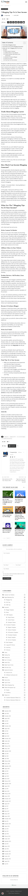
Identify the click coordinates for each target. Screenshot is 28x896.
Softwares (8, 649)
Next (8, 538)
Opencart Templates (12, 629)
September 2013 (7, 841)
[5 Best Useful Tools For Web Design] (8, 510)
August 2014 (6, 826)
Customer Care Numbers (9, 594)
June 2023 (6, 723)
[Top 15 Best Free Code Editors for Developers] (20, 494)
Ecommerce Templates (10, 624)
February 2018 (7, 793)
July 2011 (6, 863)
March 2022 (6, 736)
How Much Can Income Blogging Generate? (13, 46)
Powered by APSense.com (14, 879)
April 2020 (6, 758)
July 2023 (6, 721)
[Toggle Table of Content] (23, 43)
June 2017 (6, 806)
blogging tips (6, 436)
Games (5, 652)
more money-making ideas (10, 215)
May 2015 (6, 821)
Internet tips (7, 662)
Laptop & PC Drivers (10, 645)
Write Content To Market (10, 51)
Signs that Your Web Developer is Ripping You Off (20, 480)
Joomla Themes (11, 619)
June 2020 (6, 753)
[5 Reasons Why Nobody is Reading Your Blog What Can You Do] (20, 510)
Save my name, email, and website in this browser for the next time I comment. (13, 574)
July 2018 (6, 788)
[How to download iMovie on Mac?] (8, 525)
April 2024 (6, 713)
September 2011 (7, 858)
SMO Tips (8, 604)
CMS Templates (9, 614)
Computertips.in (17, 893)
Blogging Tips (9, 599)
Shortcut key (7, 680)
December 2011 (7, 851)
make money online (15, 116)
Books (7, 612)
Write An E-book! (8, 58)
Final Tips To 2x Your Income (11, 60)
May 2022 (6, 733)
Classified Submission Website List (13, 697)
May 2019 (6, 773)
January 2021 (7, 748)
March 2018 (6, 791)
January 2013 (7, 846)
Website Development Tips (9, 687)
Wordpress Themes (12, 622)
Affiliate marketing (5, 250)
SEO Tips (8, 602)
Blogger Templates (10, 609)
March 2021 (6, 743)
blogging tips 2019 (13, 436)
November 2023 (7, 716)
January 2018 (7, 796)
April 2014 (6, 833)
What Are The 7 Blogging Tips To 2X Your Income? (12, 49)
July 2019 (6, 771)
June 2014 (6, 828)
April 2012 (6, 848)
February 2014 (7, 836)
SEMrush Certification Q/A (11, 675)
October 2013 (7, 838)
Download (6, 607)
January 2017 (7, 813)
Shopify (7, 690)
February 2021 (7, 746)
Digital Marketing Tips (9, 597)
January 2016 (7, 816)
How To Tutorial (7, 497)
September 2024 (7, 711)
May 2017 (6, 808)
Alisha (2, 414)
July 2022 (6, 731)
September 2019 (7, 766)
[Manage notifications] (2, 893)
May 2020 (6, 756)
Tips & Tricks (18, 512)
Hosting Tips (7, 657)
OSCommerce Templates (13, 632)
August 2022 (6, 728)
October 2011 (7, 856)
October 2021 (7, 741)
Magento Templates (12, 627)
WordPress (8, 692)
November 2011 (7, 853)
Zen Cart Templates (12, 639)
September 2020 (7, 751)
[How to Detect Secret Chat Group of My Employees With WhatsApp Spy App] (20, 525)
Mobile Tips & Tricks (8, 665)
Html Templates (9, 642)
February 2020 (7, 761)
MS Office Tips (7, 667)
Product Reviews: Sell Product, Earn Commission (12, 55)
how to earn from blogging (21, 436)
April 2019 (6, 776)
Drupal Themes (11, 617)
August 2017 (6, 803)
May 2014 (6, 831)
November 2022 (7, 726)
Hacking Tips (7, 655)
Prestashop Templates (12, 635)
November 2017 (7, 801)
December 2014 (7, 823)
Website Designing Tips (20, 497)
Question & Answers (8, 670)
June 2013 (6, 843)
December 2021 (7, 738)
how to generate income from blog (7, 438)
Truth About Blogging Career (9, 45)
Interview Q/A (9, 672)
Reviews (6, 677)
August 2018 (6, 786)
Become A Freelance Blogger (11, 57)
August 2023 (6, 718)
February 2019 (7, 781)
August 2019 (6, 768)
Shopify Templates (12, 637)
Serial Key (8, 647)
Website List (6, 695)
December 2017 (7, 798)
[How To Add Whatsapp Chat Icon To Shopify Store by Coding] (8, 494)
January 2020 (7, 763)
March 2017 (6, 811)
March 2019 (6, 778)
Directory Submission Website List (13, 700)
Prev (5, 538)
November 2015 (7, 818)
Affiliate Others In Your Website (11, 52)
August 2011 (6, 861)
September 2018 (7, 783)
